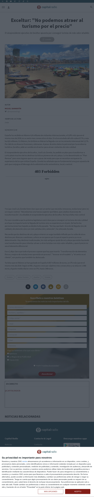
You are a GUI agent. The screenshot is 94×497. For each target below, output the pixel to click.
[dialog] (47, 472)
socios (24, 461)
